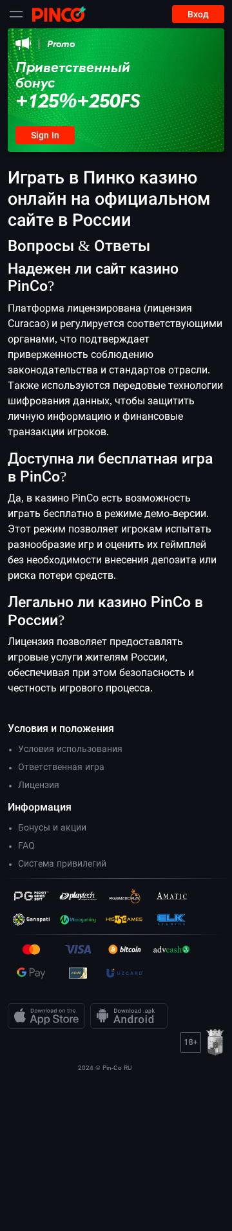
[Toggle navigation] (16, 14)
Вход (198, 14)
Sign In (45, 135)
